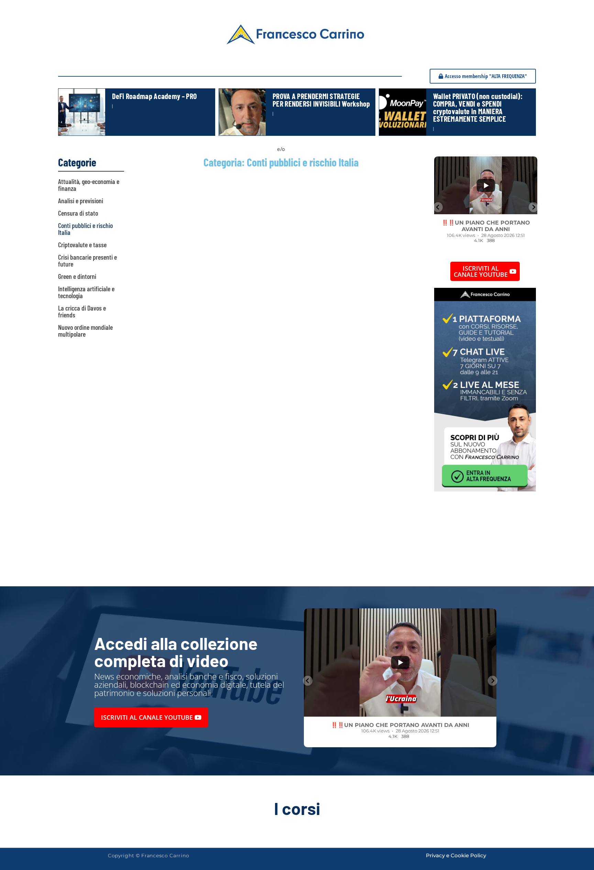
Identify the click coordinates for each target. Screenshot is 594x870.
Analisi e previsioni (80, 200)
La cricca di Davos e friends (82, 311)
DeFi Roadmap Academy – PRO (154, 95)
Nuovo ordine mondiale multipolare (85, 330)
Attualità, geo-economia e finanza (88, 184)
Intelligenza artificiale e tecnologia (86, 292)
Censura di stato (78, 213)
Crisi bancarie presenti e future (87, 260)
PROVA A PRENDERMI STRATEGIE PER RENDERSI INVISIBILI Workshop (321, 99)
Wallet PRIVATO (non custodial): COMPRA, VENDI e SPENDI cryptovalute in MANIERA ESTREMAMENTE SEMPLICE (477, 107)
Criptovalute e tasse (82, 244)
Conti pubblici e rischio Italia (85, 228)
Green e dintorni (77, 276)
